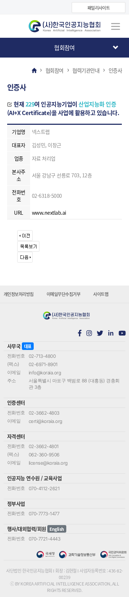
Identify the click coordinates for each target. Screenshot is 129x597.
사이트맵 (100, 294)
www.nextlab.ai (49, 212)
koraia (64, 26)
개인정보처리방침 (19, 294)
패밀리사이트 (98, 8)
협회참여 (64, 47)
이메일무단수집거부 (63, 294)
